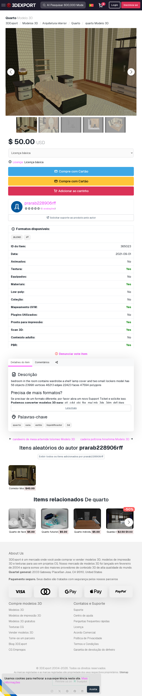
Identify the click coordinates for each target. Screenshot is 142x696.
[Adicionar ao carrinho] (24, 481)
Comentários (42, 362)
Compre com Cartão (73, 171)
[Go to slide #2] (48, 125)
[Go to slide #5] (115, 125)
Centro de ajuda (83, 615)
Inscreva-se (131, 5)
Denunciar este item (73, 354)
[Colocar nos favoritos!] (31, 481)
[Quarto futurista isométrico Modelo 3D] (54, 518)
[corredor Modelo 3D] (22, 475)
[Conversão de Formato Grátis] (27, 237)
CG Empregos (17, 649)
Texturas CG (16, 627)
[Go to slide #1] (26, 125)
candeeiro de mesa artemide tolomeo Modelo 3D (44, 439)
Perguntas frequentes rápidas (92, 621)
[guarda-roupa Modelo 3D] (120, 518)
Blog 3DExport (18, 644)
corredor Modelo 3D (20, 488)
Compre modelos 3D (25, 603)
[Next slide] (131, 72)
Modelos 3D (16, 610)
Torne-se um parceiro (22, 638)
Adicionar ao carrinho (73, 191)
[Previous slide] (11, 72)
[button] (129, 522)
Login (114, 5)
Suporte (78, 610)
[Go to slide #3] (71, 125)
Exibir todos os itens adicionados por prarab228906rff (71, 456)
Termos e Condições (86, 644)
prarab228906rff (40, 203)
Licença (78, 627)
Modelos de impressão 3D (25, 615)
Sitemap (123, 672)
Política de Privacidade (88, 638)
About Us (16, 553)
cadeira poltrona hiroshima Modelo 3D (104, 439)
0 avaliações (48, 208)
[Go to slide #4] (93, 125)
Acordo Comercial (85, 632)
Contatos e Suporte (89, 603)
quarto (17, 425)
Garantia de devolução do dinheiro (94, 649)
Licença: (18, 162)
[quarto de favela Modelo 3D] (22, 518)
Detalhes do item (20, 362)
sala (28, 425)
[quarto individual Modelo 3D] (87, 518)
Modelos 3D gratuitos (22, 621)
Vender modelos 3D (21, 632)
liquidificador (54, 425)
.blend (17, 237)
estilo (38, 425)
